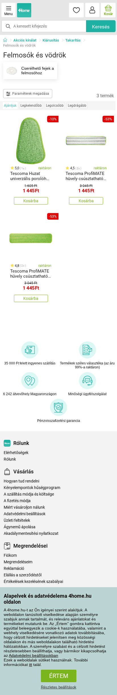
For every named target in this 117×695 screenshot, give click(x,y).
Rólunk (10, 459)
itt (30, 664)
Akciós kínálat (24, 40)
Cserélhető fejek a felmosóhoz (37, 70)
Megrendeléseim (18, 562)
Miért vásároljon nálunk (24, 507)
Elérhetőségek (16, 453)
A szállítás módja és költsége (29, 494)
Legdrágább (77, 106)
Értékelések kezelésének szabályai (33, 581)
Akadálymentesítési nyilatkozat (31, 533)
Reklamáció (14, 568)
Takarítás (73, 40)
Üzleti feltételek (17, 520)
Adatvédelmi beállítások (24, 514)
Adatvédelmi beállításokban (33, 655)
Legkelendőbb (31, 106)
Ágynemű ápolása (19, 527)
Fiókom (10, 555)
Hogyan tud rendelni (21, 481)
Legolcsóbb (55, 106)
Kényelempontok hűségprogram (32, 488)
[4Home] (7, 40)
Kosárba (30, 201)
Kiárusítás (51, 40)
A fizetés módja (17, 501)
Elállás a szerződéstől (22, 575)
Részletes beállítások (58, 687)
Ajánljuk (10, 106)
